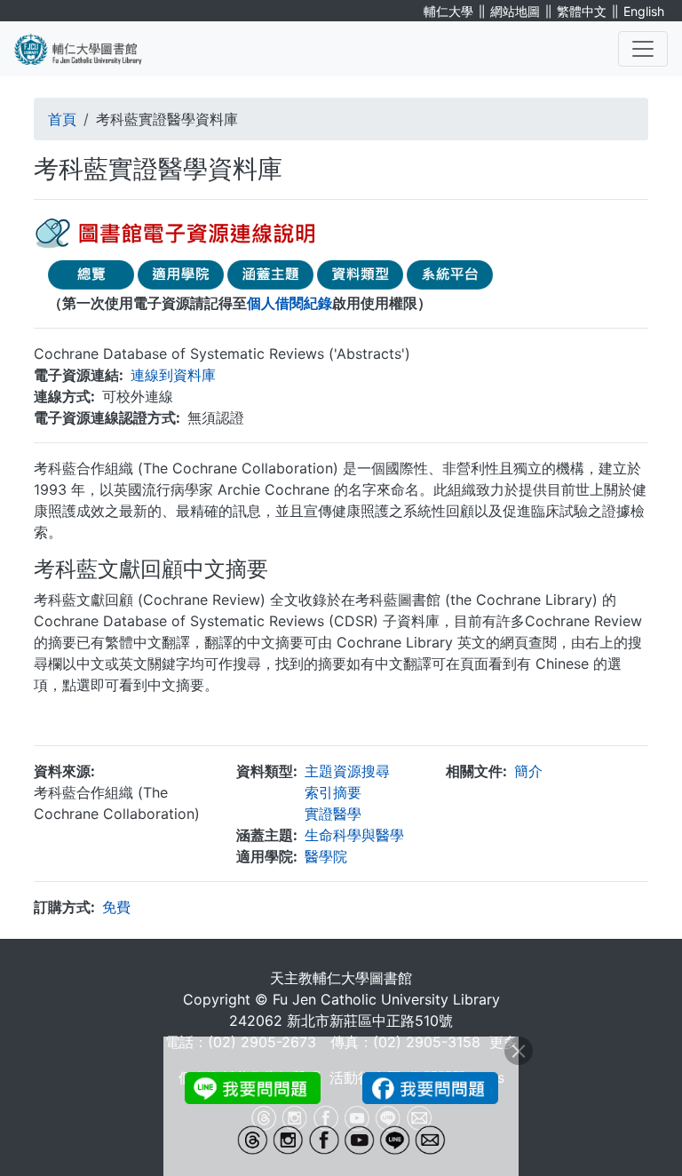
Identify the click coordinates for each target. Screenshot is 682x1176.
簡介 (528, 771)
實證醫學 (333, 813)
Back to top (633, 1127)
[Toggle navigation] (643, 49)
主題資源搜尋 (347, 771)
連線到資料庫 (173, 375)
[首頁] (88, 49)
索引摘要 (333, 792)
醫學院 (326, 856)
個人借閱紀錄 (289, 303)
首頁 (62, 119)
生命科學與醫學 (354, 835)
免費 (116, 907)
